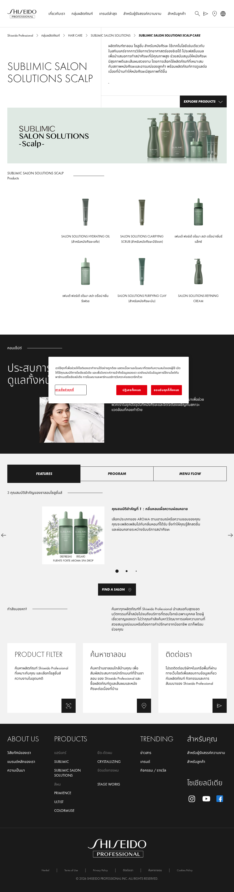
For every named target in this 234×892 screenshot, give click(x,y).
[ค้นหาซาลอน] (117, 678)
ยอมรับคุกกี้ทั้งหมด (166, 390)
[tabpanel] (117, 539)
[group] (117, 542)
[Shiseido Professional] (21, 13)
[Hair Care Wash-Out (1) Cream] (198, 281)
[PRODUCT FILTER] (41, 678)
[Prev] (3, 535)
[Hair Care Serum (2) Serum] (198, 221)
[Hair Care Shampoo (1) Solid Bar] (142, 281)
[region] (118, 380)
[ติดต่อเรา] (192, 678)
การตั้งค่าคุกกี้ (64, 390)
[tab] (43, 474)
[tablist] (117, 571)
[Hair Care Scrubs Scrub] (142, 221)
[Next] (230, 535)
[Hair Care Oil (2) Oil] (85, 221)
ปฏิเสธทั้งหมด (131, 390)
